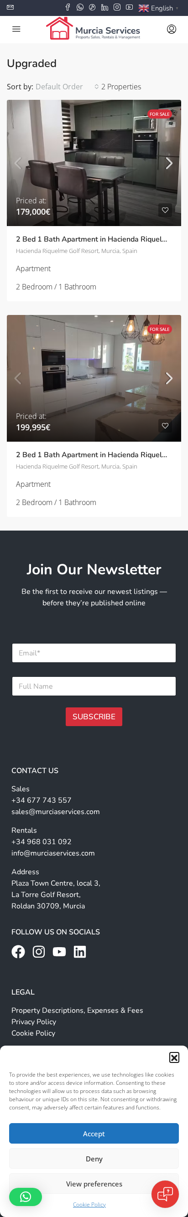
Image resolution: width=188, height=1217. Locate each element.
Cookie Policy (89, 1204)
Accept (94, 1133)
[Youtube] (59, 952)
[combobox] (67, 86)
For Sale (160, 114)
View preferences (94, 1183)
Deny (94, 1158)
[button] (174, 1057)
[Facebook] (18, 952)
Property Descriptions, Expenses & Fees (77, 1011)
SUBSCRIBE (94, 717)
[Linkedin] (80, 952)
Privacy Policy (33, 1022)
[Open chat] (165, 1194)
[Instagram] (39, 952)
